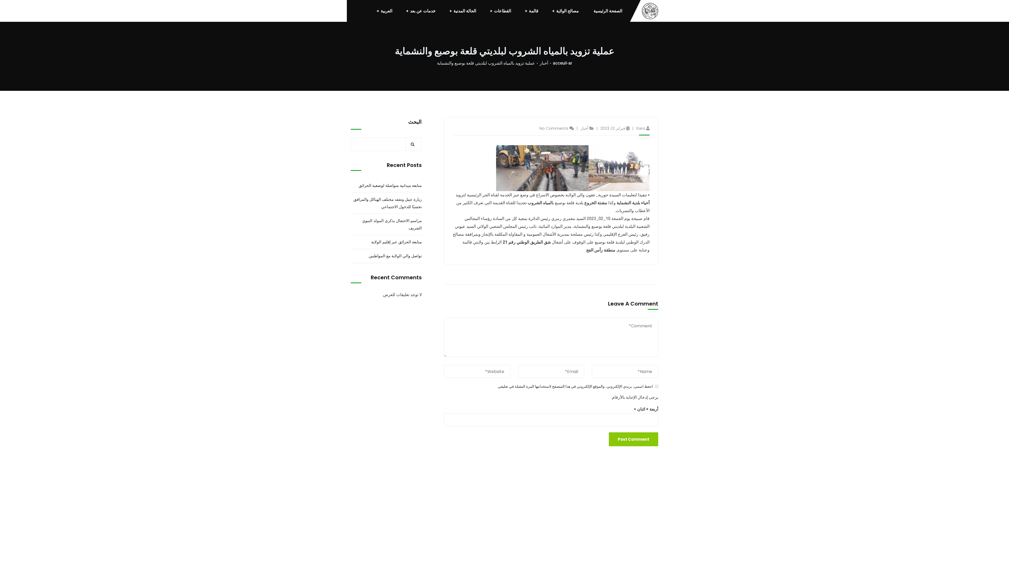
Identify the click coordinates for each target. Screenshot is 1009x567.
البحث (415, 121)
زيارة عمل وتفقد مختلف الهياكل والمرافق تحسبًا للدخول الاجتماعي (387, 203)
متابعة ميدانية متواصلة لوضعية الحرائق (390, 185)
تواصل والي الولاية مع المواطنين (395, 256)
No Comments (553, 128)
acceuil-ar (562, 63)
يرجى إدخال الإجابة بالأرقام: (634, 397)
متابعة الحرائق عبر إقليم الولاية (396, 242)
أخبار (544, 63)
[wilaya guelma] (650, 11)
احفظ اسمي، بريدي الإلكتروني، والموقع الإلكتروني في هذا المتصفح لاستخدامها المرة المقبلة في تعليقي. (575, 386)
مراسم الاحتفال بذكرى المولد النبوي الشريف (392, 224)
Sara (640, 128)
